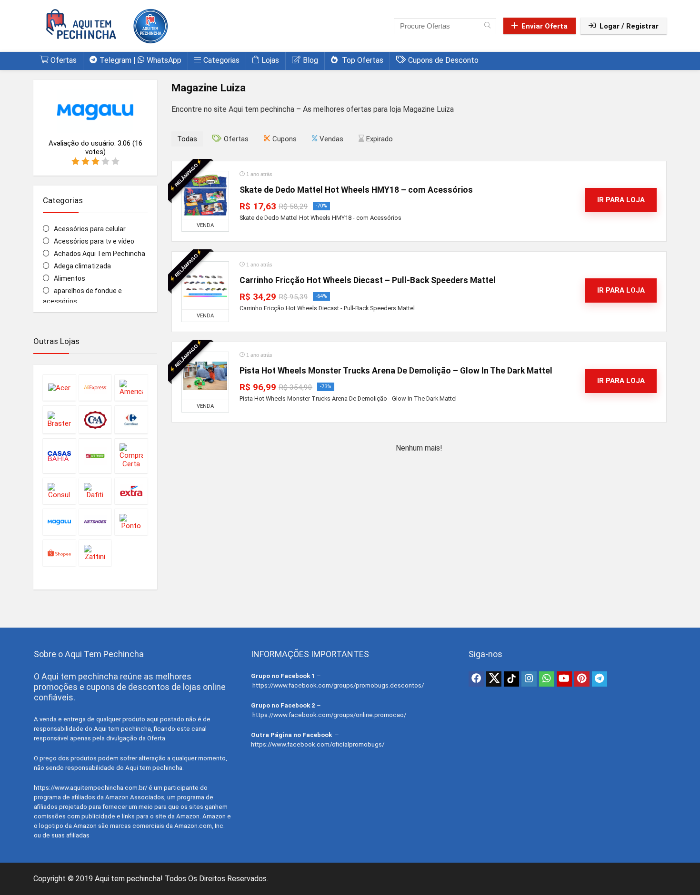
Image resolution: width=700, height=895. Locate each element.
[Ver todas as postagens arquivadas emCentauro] (95, 455)
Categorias (221, 60)
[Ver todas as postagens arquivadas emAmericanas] (131, 387)
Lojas (270, 60)
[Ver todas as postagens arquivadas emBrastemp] (59, 419)
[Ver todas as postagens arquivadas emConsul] (59, 491)
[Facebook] (476, 679)
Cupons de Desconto (443, 60)
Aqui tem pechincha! (129, 878)
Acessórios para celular (90, 229)
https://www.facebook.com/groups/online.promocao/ (329, 714)
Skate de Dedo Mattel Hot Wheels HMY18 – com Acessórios (356, 190)
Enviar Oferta (544, 26)
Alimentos (69, 278)
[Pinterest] (582, 679)
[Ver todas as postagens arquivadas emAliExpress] (95, 387)
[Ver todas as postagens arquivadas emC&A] (95, 419)
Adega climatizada (82, 266)
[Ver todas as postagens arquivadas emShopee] (59, 553)
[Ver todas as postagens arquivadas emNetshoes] (95, 522)
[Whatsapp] (546, 679)
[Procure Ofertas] (487, 26)
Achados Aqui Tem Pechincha (99, 253)
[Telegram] (599, 679)
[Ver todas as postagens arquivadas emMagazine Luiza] (59, 522)
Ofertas (63, 60)
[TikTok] (511, 679)
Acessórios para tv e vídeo (94, 241)
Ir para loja (621, 200)
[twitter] (493, 679)
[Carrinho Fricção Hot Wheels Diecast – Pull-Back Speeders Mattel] (205, 285)
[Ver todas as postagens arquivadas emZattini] (95, 553)
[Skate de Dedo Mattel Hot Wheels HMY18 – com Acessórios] (205, 195)
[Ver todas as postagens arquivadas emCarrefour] (131, 419)
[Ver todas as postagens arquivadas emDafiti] (95, 491)
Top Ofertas (361, 60)
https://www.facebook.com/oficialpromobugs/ (317, 744)
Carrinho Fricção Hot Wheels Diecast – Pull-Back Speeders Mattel (368, 280)
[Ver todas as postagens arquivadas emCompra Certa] (131, 455)
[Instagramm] (529, 679)
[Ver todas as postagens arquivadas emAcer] (59, 387)
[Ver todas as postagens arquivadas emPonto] (131, 522)
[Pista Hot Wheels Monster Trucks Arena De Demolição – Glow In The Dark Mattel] (205, 376)
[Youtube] (564, 679)
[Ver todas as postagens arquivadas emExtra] (131, 491)
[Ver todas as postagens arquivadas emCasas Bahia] (59, 455)
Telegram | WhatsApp (140, 60)
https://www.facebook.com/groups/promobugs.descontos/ (338, 685)
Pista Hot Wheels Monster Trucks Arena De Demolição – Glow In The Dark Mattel (396, 370)
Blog (310, 60)
